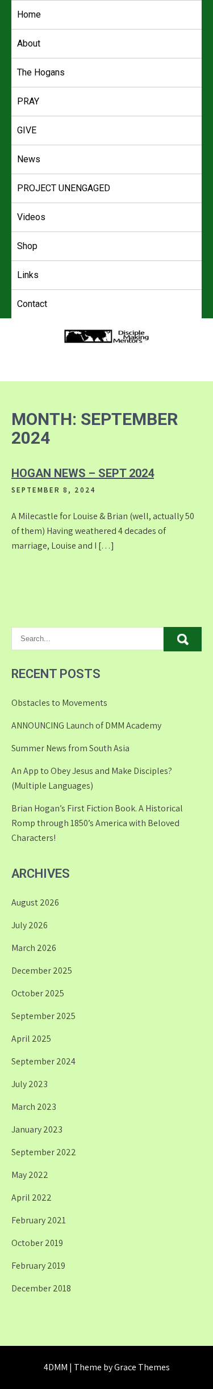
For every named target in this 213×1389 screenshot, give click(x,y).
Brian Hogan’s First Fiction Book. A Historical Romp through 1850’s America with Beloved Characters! (97, 823)
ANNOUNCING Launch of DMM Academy (86, 725)
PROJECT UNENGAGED (63, 188)
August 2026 (35, 902)
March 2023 (33, 1107)
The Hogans (41, 72)
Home (29, 14)
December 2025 (41, 970)
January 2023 (36, 1129)
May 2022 (29, 1175)
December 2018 (41, 1288)
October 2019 (37, 1243)
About (28, 43)
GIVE (26, 130)
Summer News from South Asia (70, 748)
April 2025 (31, 1039)
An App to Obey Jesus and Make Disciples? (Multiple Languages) (91, 778)
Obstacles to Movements (59, 703)
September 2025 (43, 1016)
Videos (31, 217)
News (28, 159)
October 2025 (37, 993)
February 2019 (38, 1266)
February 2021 (38, 1220)
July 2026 (29, 925)
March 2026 (33, 948)
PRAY (28, 101)
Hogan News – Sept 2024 (82, 473)
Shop (27, 246)
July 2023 (29, 1084)
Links (28, 275)
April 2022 (31, 1197)
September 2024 (43, 1061)
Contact (32, 303)
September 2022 (43, 1152)
